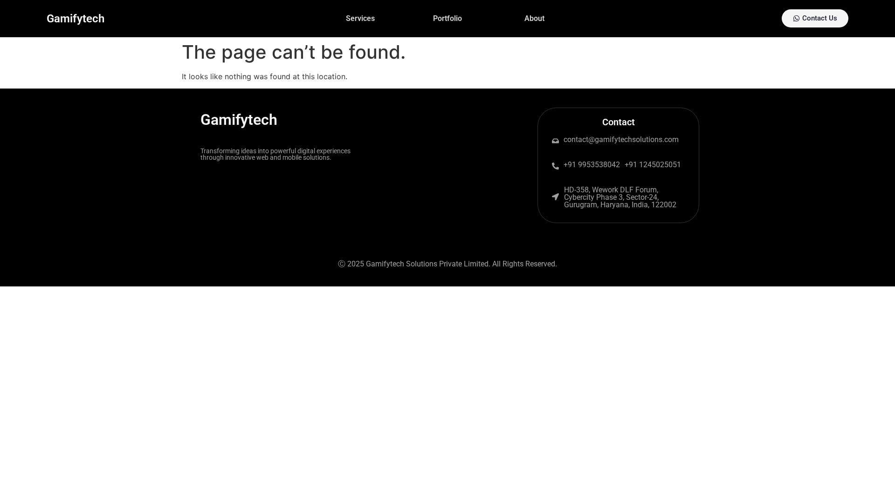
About (534, 18)
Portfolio (447, 18)
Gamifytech (75, 18)
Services (360, 18)
